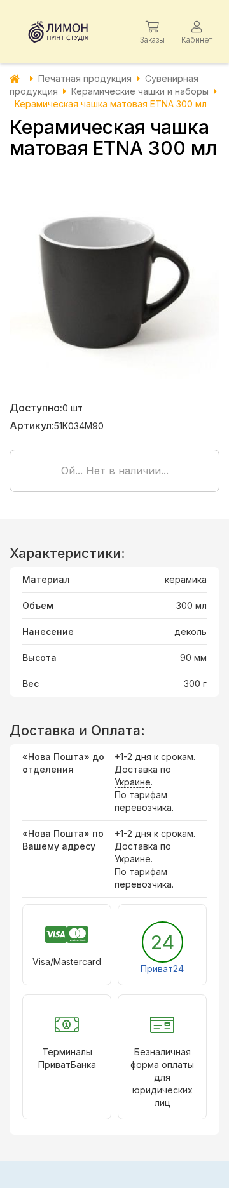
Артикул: (32, 425)
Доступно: (36, 407)
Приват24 (162, 968)
